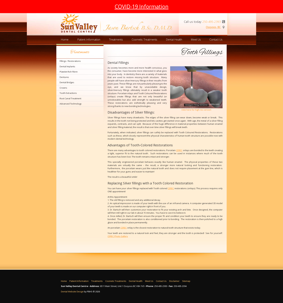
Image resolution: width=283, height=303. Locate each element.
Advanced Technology (71, 103)
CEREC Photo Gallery (118, 236)
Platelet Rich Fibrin (69, 71)
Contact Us (215, 39)
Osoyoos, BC (213, 27)
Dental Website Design (72, 291)
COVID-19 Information (142, 6)
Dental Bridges (67, 82)
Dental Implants (67, 66)
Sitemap (186, 281)
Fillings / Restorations (70, 61)
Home (64, 39)
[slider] (196, 105)
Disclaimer (174, 281)
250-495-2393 (160, 286)
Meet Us (196, 39)
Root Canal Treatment (70, 98)
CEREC (179, 150)
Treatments (116, 39)
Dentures (64, 77)
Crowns (63, 87)
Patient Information (88, 39)
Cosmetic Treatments (144, 39)
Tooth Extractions (68, 93)
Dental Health (174, 39)
